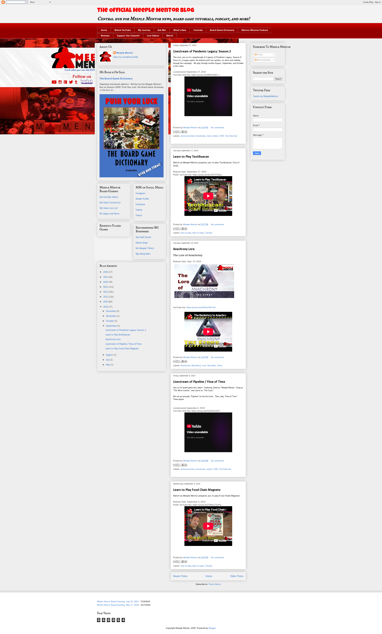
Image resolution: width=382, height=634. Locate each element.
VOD (222, 136)
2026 (105, 272)
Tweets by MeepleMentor (265, 96)
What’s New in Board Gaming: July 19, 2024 (118, 601)
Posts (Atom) (215, 584)
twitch (215, 136)
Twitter (139, 210)
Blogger (212, 628)
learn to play (198, 233)
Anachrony (185, 365)
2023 (105, 287)
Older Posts (236, 576)
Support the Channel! (128, 36)
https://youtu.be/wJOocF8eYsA (200, 307)
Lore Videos (153, 36)
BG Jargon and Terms (110, 214)
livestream (201, 136)
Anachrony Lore (184, 249)
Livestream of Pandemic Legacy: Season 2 (202, 51)
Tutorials (198, 30)
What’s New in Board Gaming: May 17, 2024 (118, 605)
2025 (105, 277)
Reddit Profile (142, 199)
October (110, 321)
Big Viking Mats (143, 254)
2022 (105, 292)
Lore (204, 365)
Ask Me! (162, 30)
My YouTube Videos (109, 197)
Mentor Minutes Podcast (255, 30)
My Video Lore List (109, 208)
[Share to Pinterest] (185, 131)
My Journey (144, 30)
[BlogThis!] (177, 131)
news (209, 136)
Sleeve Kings (142, 243)
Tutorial (208, 233)
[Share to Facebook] (182, 131)
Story (219, 365)
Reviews (105, 36)
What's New (179, 30)
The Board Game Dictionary (116, 78)
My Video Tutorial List (110, 203)
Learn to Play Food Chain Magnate (197, 490)
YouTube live (231, 136)
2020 (105, 302)
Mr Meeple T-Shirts (145, 248)
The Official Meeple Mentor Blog (145, 11)
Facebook (140, 204)
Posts (260, 55)
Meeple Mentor (124, 53)
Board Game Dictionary (222, 30)
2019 (105, 307)
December (111, 311)
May (108, 365)
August (109, 355)
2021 (105, 297)
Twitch (139, 215)
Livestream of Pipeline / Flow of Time (199, 382)
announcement (188, 136)
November (111, 316)
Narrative (211, 365)
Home (104, 30)
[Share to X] (180, 131)
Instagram (140, 193)
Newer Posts (180, 576)
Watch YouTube (122, 30)
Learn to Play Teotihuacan (191, 157)
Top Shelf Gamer (143, 237)
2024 (105, 282)
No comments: (218, 127)
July (108, 360)
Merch (169, 36)
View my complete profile (125, 57)
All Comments (264, 60)
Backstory (196, 365)
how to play (186, 233)
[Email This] (174, 131)
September (111, 326)
